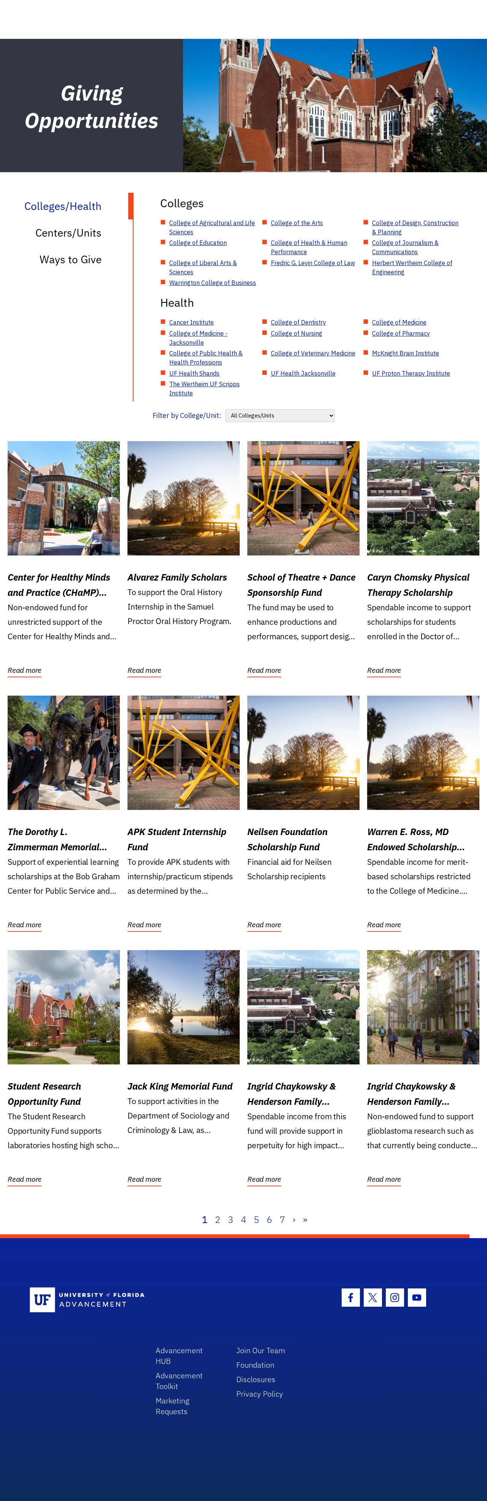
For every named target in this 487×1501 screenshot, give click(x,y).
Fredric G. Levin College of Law (313, 263)
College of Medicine (399, 322)
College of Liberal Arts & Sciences (203, 267)
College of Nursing (296, 333)
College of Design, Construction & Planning (415, 227)
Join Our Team (260, 1350)
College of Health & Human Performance (309, 247)
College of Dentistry (298, 322)
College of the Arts (297, 223)
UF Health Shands (194, 373)
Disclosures (255, 1379)
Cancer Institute (191, 322)
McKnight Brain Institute (405, 353)
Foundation (255, 1365)
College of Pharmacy (401, 333)
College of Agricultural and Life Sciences (212, 227)
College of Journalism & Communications (405, 247)
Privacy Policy (259, 1394)
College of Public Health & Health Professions (206, 357)
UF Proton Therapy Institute (411, 373)
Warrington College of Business (212, 282)
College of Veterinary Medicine (313, 353)
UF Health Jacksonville (303, 373)
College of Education (198, 242)
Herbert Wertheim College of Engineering (412, 267)
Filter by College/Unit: (187, 415)
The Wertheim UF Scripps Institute (204, 388)
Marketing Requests (172, 1405)
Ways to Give (71, 259)
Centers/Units (68, 233)
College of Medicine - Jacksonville (198, 338)
